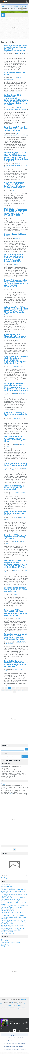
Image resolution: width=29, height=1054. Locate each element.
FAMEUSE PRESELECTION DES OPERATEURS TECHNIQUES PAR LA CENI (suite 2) (14, 898)
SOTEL (22, 541)
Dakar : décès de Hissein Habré (15, 234)
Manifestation (9, 644)
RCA (18, 618)
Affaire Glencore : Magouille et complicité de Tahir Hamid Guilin (15, 336)
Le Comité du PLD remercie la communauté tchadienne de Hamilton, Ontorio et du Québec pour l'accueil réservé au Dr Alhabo (16, 100)
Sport (26, 419)
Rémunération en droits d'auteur (9, 1007)
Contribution (9, 79)
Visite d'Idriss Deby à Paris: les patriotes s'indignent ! (14, 487)
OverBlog (4, 878)
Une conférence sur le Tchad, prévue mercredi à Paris (12, 926)
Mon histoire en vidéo (7, 910)
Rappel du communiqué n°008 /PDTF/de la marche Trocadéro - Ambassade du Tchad (15, 636)
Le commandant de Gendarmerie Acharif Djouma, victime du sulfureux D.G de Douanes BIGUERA (14, 257)
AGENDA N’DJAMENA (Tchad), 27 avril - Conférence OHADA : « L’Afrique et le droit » (14, 185)
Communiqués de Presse (12, 109)
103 (22, 688)
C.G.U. (18, 1005)
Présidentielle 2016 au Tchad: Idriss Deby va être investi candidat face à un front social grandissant (14, 917)
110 (23, 690)
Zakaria (7, 671)
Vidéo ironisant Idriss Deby (9, 933)
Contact (26, 1004)
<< (3, 688)
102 (18, 688)
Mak (11, 794)
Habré (7, 446)
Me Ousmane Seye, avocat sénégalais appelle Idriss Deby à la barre (15, 438)
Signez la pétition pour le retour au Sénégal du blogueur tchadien (14, 922)
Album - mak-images (7, 886)
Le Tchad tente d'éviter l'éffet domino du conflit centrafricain (15, 589)
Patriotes (23, 492)
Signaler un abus (11, 1005)
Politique (24, 109)
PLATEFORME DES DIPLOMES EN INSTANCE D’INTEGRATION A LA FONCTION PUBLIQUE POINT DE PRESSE (15, 211)
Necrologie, (17, 239)
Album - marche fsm (7, 888)
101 (14, 688)
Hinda (21, 669)
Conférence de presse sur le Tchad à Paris (13, 889)
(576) (5, 946)
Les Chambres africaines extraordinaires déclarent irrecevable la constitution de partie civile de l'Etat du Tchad (16, 563)
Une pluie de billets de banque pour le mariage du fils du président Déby (12, 929)
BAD (6, 395)
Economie (16, 541)
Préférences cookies (22, 1008)
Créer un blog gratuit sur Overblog (7, 1004)
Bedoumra (21, 393)
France (21, 419)
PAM (22, 54)
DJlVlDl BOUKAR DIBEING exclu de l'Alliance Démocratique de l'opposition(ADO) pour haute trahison (16, 359)
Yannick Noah (9, 470)
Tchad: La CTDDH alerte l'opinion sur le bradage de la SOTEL (15, 537)
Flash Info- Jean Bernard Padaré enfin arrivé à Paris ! (15, 513)
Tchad (17, 54)
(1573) (4, 944)
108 (15, 690)
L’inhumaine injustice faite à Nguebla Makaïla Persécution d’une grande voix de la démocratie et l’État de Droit (14, 907)
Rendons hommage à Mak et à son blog (13, 920)
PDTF (23, 642)
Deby (16, 669)
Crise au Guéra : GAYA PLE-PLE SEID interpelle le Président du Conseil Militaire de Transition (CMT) (16, 310)
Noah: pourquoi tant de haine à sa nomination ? (15, 464)
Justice (25, 570)
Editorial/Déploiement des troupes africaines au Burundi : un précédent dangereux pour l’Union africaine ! (14, 894)
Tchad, (15, 191)
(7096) (5, 939)
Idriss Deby (22, 518)
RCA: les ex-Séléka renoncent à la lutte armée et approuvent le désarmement (15, 612)
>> (14, 692)
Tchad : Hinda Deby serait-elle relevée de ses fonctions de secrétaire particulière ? (16, 663)
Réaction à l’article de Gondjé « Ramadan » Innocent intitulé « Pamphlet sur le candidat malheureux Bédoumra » (16, 386)
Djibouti (17, 164)
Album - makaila (5, 885)
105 (3, 690)
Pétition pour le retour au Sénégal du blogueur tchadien (12, 913)
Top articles (19, 1004)
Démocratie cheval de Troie (14, 73)
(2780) (4, 941)
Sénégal (21, 444)
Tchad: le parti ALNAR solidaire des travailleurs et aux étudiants (16, 128)
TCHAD (7, 543)
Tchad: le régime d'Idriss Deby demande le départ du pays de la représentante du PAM (16, 48)
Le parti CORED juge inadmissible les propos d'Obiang (14, 903)
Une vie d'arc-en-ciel (7, 931)
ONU (26, 54)
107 (11, 690)
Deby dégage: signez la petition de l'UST (13, 891)
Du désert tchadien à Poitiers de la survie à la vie (15, 414)
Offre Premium (22, 1007)
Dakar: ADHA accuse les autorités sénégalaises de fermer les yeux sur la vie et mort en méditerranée (16, 283)
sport (24, 468)
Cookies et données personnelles (8, 1008)
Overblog (24, 999)
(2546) (10, 942)
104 (26, 688)
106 (7, 690)
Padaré (15, 518)
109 (19, 690)
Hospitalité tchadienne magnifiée (11, 901)
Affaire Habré (17, 570)
